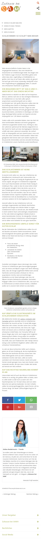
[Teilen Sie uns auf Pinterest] (8, 407)
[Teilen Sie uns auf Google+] (19, 407)
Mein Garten (9, 29)
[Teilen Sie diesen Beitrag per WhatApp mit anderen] (31, 400)
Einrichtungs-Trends (12, 26)
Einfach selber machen (13, 23)
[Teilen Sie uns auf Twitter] (19, 400)
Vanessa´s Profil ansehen (30, 480)
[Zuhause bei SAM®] (13, 6)
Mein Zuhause (9, 32)
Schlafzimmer (21, 83)
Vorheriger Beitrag (9, 494)
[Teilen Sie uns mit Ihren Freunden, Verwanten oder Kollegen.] (31, 407)
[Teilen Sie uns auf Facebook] (8, 400)
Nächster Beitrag (31, 494)
